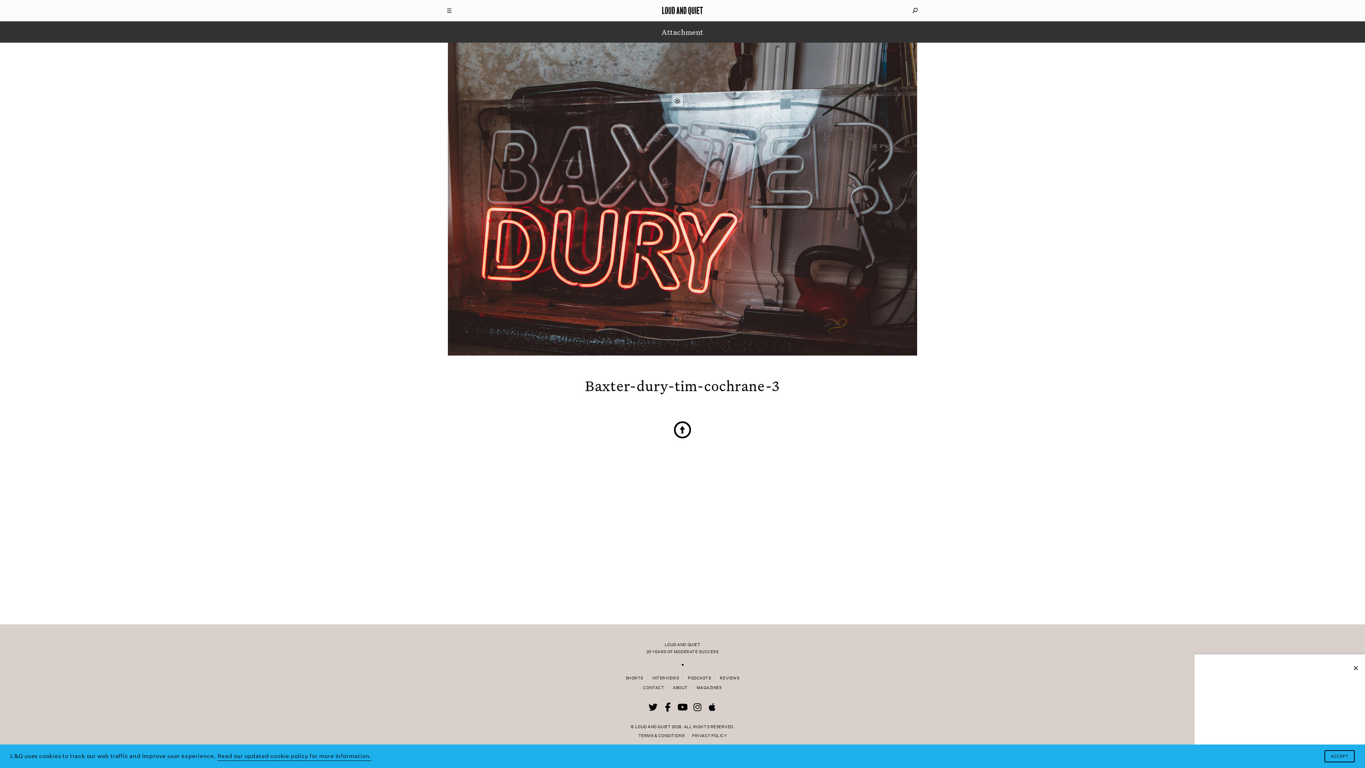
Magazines (709, 687)
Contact (653, 687)
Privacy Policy (709, 735)
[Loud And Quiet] (682, 10)
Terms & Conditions (661, 735)
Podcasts (699, 678)
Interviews (665, 678)
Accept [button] (1339, 756)
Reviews (729, 678)
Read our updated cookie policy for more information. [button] (295, 756)
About (680, 687)
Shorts (634, 678)
